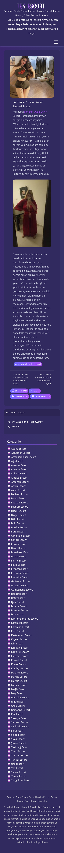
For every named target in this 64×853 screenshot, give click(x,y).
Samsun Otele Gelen (35, 111)
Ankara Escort (19, 473)
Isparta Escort (19, 606)
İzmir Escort (17, 614)
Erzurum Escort (20, 573)
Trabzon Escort (19, 755)
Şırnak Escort (18, 743)
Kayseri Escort (19, 639)
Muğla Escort (18, 689)
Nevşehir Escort (20, 697)
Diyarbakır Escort (21, 552)
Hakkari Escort (19, 593)
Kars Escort (17, 631)
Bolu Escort (17, 523)
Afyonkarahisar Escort (23, 457)
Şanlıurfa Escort (20, 726)
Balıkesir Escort (19, 494)
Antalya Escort (19, 477)
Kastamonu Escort (21, 635)
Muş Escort (17, 693)
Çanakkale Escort (20, 535)
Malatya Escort (19, 672)
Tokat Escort (18, 751)
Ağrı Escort (17, 461)
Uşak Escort (17, 763)
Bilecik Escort (18, 510)
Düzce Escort (18, 556)
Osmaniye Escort (20, 710)
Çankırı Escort (19, 540)
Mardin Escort (19, 681)
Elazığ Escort (18, 564)
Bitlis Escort (17, 519)
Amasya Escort (19, 469)
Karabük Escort (19, 622)
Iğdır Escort (17, 602)
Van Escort (17, 768)
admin (36, 391)
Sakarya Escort (19, 718)
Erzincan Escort (19, 569)
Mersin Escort (19, 685)
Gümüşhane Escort (22, 589)
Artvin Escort (18, 486)
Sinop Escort (18, 734)
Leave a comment (42, 396)
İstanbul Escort (19, 610)
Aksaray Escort (19, 465)
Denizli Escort (18, 548)
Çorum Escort (19, 544)
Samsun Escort (22, 396)
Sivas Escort (18, 739)
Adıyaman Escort (20, 452)
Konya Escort (18, 664)
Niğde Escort (18, 701)
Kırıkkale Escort (19, 647)
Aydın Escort (18, 490)
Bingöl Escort (18, 515)
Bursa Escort (18, 531)
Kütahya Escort (19, 668)
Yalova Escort (18, 772)
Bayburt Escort (19, 506)
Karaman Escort (20, 627)
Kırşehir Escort (19, 656)
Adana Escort (18, 448)
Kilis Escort (17, 643)
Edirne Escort (18, 560)
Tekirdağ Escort (20, 747)
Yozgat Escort (18, 776)
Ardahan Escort (20, 481)
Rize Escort (17, 714)
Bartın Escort (18, 498)
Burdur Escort (19, 527)
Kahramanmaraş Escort (24, 618)
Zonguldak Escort (21, 780)
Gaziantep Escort (20, 581)
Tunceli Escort (19, 759)
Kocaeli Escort (19, 660)
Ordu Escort (18, 705)
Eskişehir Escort (20, 577)
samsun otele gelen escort (28, 364)
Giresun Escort (19, 585)
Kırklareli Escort (20, 651)
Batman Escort (19, 502)
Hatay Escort (18, 598)
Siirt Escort (17, 730)
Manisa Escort (19, 676)
